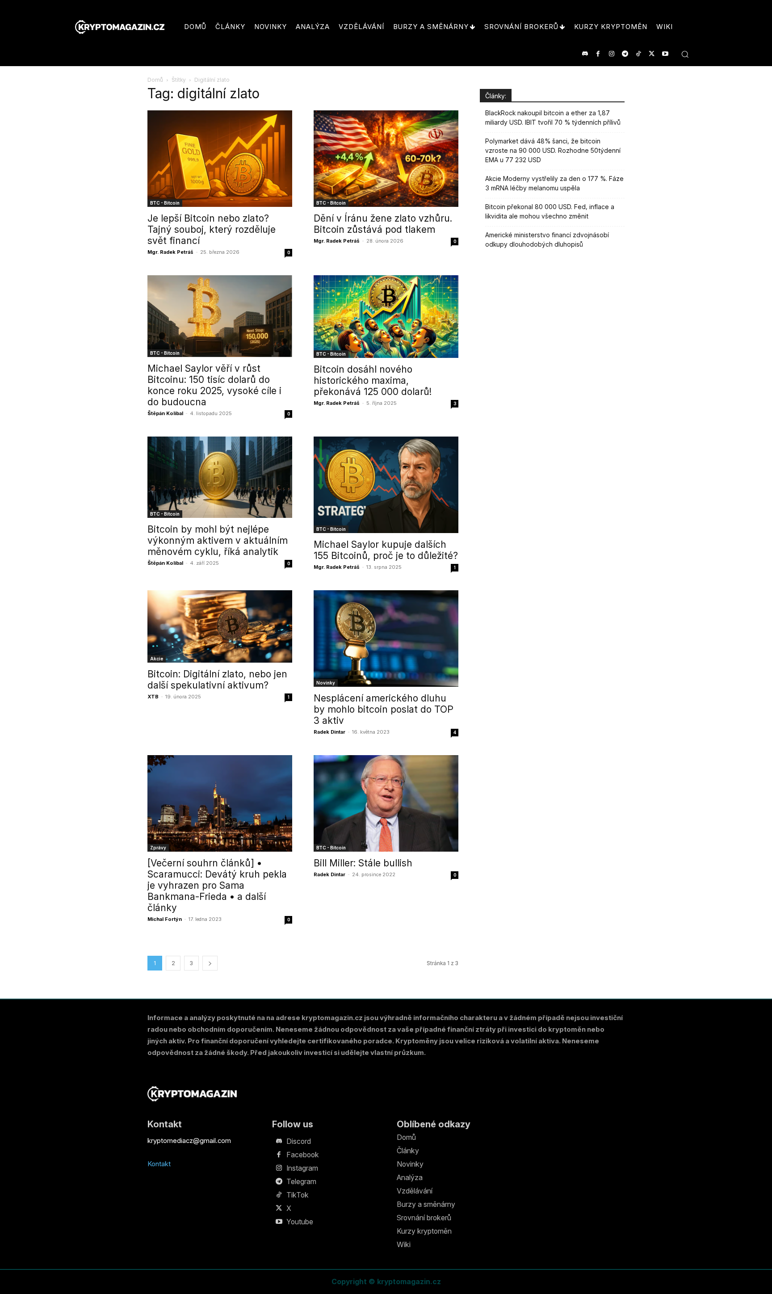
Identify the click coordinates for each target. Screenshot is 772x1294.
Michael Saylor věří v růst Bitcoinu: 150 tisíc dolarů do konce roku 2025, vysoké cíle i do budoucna (214, 385)
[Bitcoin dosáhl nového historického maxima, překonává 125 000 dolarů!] (386, 316)
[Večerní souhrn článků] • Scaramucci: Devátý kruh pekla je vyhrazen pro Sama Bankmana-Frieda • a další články (217, 885)
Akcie (156, 658)
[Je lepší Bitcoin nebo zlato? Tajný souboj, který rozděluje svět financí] (219, 158)
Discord (298, 1141)
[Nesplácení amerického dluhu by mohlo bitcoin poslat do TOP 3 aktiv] (386, 638)
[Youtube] (665, 54)
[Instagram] (611, 54)
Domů (155, 79)
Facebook (302, 1154)
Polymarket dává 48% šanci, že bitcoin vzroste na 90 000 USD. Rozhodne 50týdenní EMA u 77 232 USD (553, 150)
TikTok (297, 1194)
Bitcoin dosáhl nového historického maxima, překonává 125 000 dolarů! (373, 380)
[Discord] (584, 54)
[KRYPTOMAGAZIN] (192, 1093)
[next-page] (210, 963)
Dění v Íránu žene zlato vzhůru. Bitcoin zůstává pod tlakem (383, 224)
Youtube (299, 1221)
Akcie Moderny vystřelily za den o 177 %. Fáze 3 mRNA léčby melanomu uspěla (554, 183)
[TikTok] (638, 54)
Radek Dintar (329, 732)
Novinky (325, 682)
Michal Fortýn (164, 919)
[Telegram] (625, 54)
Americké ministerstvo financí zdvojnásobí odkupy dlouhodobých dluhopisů (547, 239)
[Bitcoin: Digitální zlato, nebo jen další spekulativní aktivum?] (219, 626)
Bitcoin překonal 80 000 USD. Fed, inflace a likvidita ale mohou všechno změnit (549, 211)
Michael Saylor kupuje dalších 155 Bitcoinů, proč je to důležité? (386, 550)
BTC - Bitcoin (165, 203)
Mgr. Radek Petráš (170, 252)
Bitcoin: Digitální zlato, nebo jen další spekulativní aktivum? (217, 679)
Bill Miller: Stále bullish (363, 863)
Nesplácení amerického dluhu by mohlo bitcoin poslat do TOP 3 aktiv (383, 709)
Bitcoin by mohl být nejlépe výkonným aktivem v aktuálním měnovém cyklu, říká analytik (217, 540)
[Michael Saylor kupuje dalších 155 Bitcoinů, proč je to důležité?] (386, 485)
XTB (153, 696)
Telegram (301, 1181)
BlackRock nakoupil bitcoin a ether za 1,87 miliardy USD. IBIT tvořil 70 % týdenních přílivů (553, 117)
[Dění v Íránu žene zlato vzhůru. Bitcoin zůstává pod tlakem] (386, 158)
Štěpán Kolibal (165, 413)
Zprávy (158, 847)
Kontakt (159, 1164)
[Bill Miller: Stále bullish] (386, 803)
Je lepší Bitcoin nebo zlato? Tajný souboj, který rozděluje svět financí (211, 229)
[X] (651, 54)
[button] (685, 54)
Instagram (302, 1168)
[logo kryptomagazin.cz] (119, 27)
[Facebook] (598, 54)
